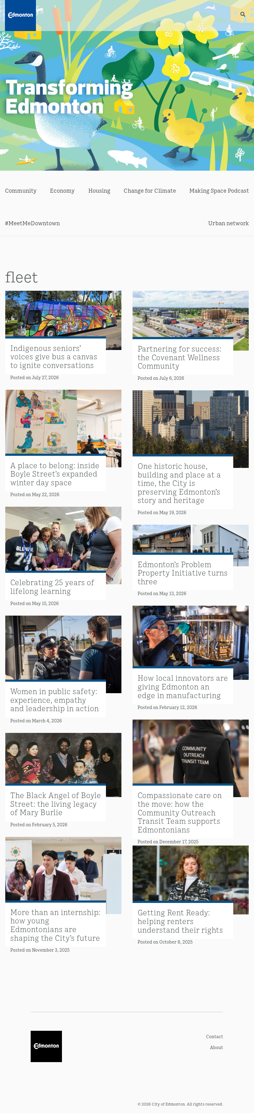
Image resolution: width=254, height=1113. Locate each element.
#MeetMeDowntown (32, 223)
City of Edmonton (168, 1104)
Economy (62, 190)
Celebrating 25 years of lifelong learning (52, 586)
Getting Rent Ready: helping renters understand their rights (180, 921)
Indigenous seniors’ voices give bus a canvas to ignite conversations (53, 356)
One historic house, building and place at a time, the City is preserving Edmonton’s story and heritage (179, 482)
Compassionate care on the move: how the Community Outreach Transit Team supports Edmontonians (180, 811)
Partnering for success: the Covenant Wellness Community (179, 357)
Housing (99, 190)
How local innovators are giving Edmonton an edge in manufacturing (183, 686)
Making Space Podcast (219, 190)
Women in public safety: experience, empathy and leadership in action (54, 699)
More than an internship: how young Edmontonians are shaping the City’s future (55, 924)
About (216, 1047)
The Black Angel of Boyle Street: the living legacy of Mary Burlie (55, 803)
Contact (214, 1036)
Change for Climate (150, 190)
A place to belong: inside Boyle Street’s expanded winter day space (54, 473)
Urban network (228, 223)
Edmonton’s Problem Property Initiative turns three (183, 572)
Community (21, 190)
